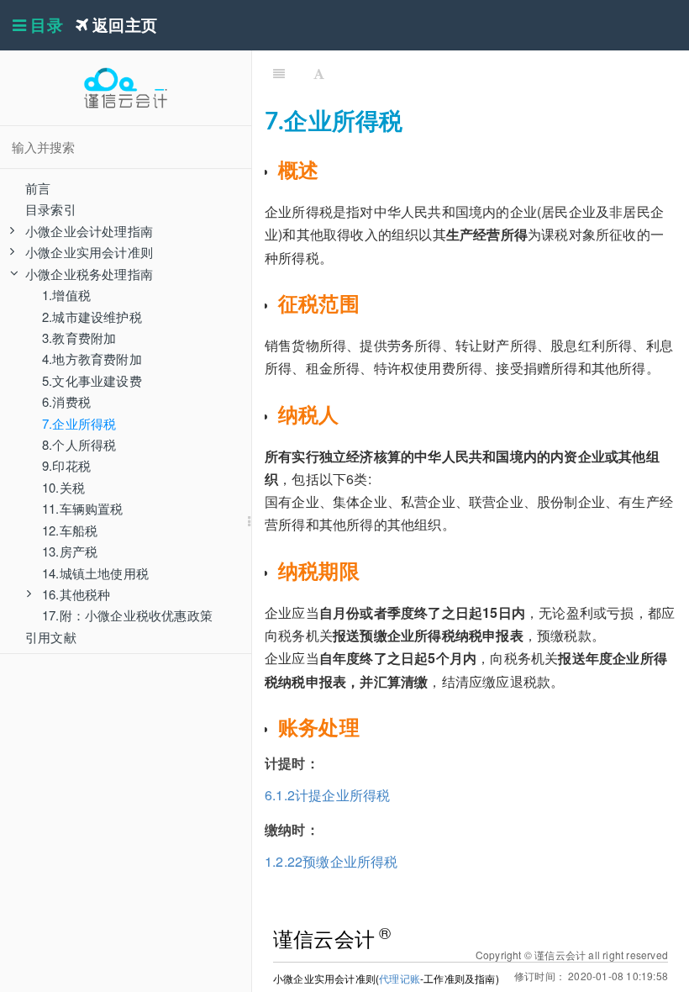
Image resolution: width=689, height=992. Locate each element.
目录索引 (50, 209)
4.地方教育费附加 (92, 358)
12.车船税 (69, 530)
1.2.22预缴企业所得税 (331, 861)
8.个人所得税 (79, 444)
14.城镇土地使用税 (95, 573)
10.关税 (63, 487)
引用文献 (50, 637)
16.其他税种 (76, 594)
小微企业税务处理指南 (89, 273)
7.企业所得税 (79, 423)
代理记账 (399, 978)
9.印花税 (66, 465)
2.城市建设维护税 (92, 316)
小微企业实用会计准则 (89, 252)
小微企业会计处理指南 (89, 231)
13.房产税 (69, 551)
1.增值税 (66, 294)
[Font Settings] (319, 71)
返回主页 (122, 24)
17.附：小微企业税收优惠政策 (127, 615)
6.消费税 (66, 401)
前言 (37, 188)
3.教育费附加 (79, 337)
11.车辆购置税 (83, 508)
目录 (44, 24)
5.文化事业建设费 (92, 380)
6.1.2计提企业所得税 (327, 795)
